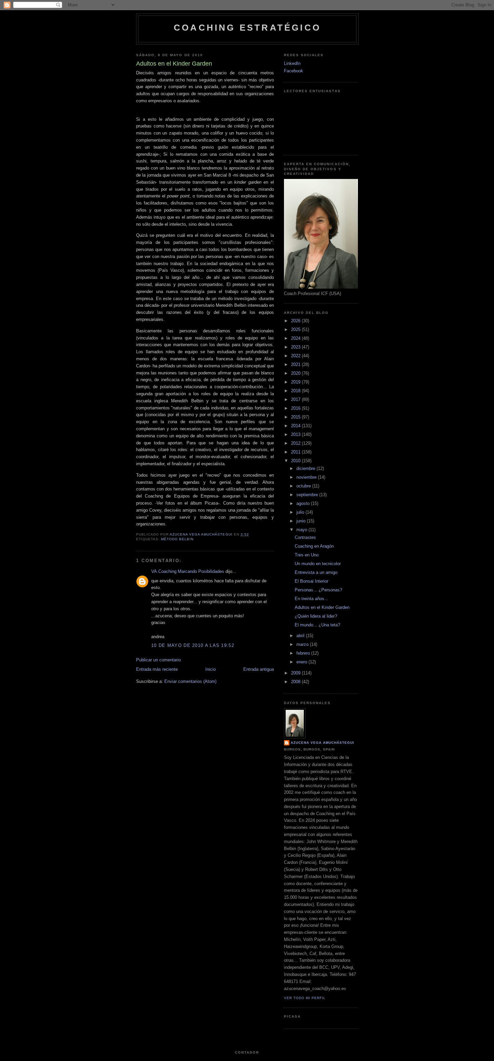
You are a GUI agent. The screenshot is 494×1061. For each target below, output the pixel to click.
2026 (296, 320)
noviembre (307, 477)
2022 (296, 355)
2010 (296, 460)
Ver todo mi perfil (305, 998)
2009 (296, 672)
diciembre (306, 468)
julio (300, 512)
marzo (303, 644)
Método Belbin (177, 539)
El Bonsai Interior (311, 581)
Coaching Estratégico (247, 28)
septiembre (307, 494)
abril (301, 635)
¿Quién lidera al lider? (316, 616)
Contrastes (305, 537)
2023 (296, 347)
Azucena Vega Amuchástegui (322, 742)
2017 (296, 399)
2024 (296, 338)
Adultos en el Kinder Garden (322, 607)
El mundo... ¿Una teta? (317, 624)
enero (302, 661)
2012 (296, 443)
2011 (296, 451)
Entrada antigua (258, 669)
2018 (296, 390)
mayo (302, 529)
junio (301, 520)
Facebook (293, 70)
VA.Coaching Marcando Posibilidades (187, 571)
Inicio (210, 669)
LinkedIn (292, 63)
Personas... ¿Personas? (318, 589)
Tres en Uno (307, 554)
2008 (296, 681)
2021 (296, 364)
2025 (296, 329)
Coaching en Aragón (314, 546)
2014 (296, 425)
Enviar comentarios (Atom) (190, 681)
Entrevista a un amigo (316, 572)
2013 (296, 434)
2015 (296, 416)
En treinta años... (311, 598)
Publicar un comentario (158, 659)
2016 (296, 408)
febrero (303, 653)
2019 (296, 382)
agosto (303, 503)
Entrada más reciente (157, 669)
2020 (296, 373)
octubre (304, 485)
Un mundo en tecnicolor (318, 563)
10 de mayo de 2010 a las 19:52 (192, 645)
